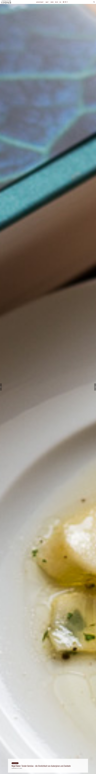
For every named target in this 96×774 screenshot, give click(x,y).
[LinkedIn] (65, 2)
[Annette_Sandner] (6, 1)
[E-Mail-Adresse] (63, 2)
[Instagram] (67, 2)
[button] (43, 2)
